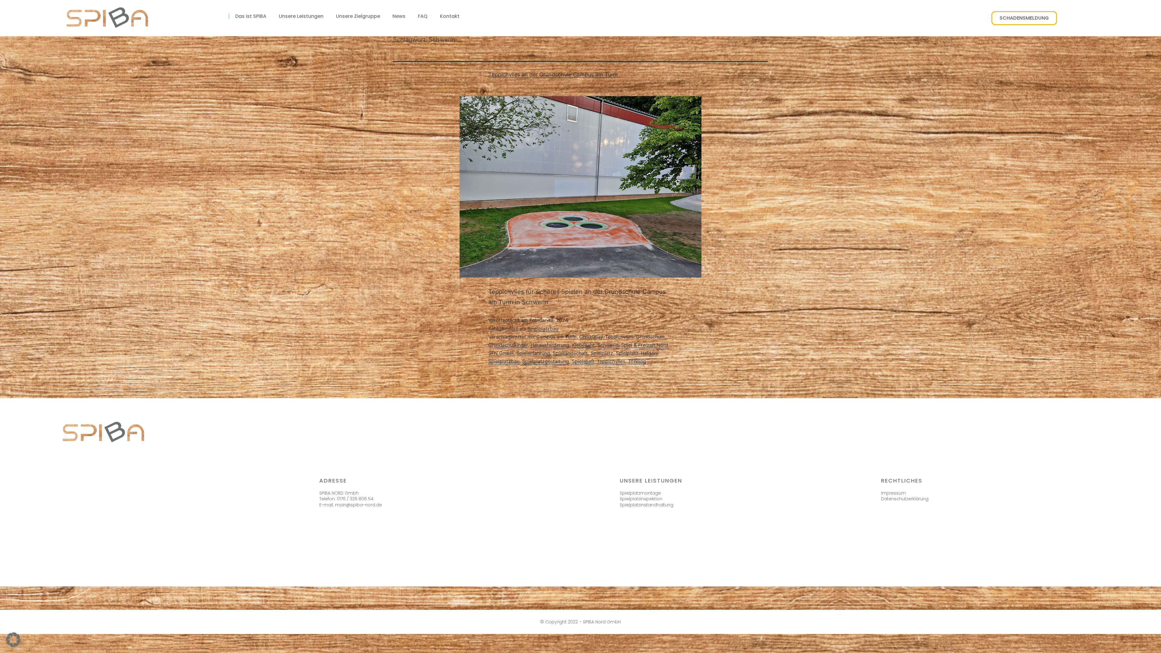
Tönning (637, 361)
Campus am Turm (556, 337)
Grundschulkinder (508, 345)
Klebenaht (583, 345)
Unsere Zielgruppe (358, 16)
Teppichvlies (611, 361)
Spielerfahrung (533, 353)
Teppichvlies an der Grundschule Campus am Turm (553, 74)
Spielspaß (583, 361)
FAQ (423, 16)
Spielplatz (601, 353)
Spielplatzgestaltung (545, 361)
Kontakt (450, 16)
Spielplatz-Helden (636, 353)
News (398, 16)
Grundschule (650, 337)
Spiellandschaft (570, 353)
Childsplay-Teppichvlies (606, 337)
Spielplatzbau (542, 329)
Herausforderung (550, 345)
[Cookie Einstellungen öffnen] (13, 644)
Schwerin (607, 345)
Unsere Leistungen (301, 16)
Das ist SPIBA (250, 16)
